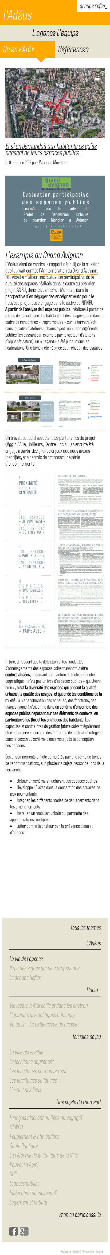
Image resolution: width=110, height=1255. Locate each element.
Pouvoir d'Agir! (23, 1165)
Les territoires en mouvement (37, 1071)
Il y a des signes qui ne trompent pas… (45, 968)
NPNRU (15, 1127)
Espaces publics (24, 1183)
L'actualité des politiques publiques (42, 1015)
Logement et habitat (28, 1202)
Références (73, 49)
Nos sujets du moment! (78, 1102)
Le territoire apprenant (31, 1061)
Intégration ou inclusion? (33, 1193)
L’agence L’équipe (55, 33)
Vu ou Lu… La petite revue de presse (43, 1024)
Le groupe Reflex (24, 977)
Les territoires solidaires (33, 1080)
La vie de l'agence (25, 959)
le (18, 162)
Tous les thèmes (85, 927)
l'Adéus (17, 15)
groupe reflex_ (93, 6)
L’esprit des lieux (25, 1090)
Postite (99, 1252)
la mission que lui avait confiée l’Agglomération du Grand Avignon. (52, 267)
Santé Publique (23, 1146)
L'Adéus (93, 943)
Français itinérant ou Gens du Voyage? (46, 1118)
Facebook (13, 1231)
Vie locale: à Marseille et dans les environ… (50, 1005)
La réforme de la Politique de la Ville (43, 1155)
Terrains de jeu (86, 1036)
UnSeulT (77, 1252)
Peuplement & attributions (34, 1136)
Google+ (24, 1231)
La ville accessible (26, 1052)
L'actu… (94, 990)
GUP (13, 1174)
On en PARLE (18, 49)
